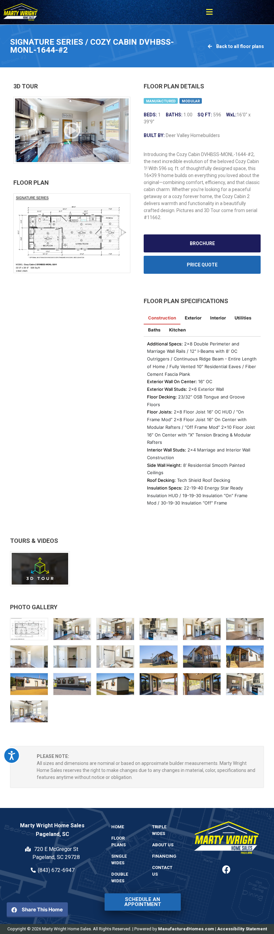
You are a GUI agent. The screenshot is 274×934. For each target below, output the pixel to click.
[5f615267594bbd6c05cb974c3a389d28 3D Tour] (71, 130)
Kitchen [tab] (177, 329)
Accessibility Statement (242, 928)
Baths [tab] (154, 329)
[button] (209, 12)
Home (117, 826)
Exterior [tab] (193, 317)
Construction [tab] (162, 317)
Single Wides (119, 859)
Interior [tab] (218, 317)
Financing (164, 856)
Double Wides (119, 877)
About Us (162, 844)
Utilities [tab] (243, 317)
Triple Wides (159, 830)
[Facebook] (226, 869)
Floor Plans (118, 841)
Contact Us (162, 871)
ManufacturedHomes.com (186, 928)
